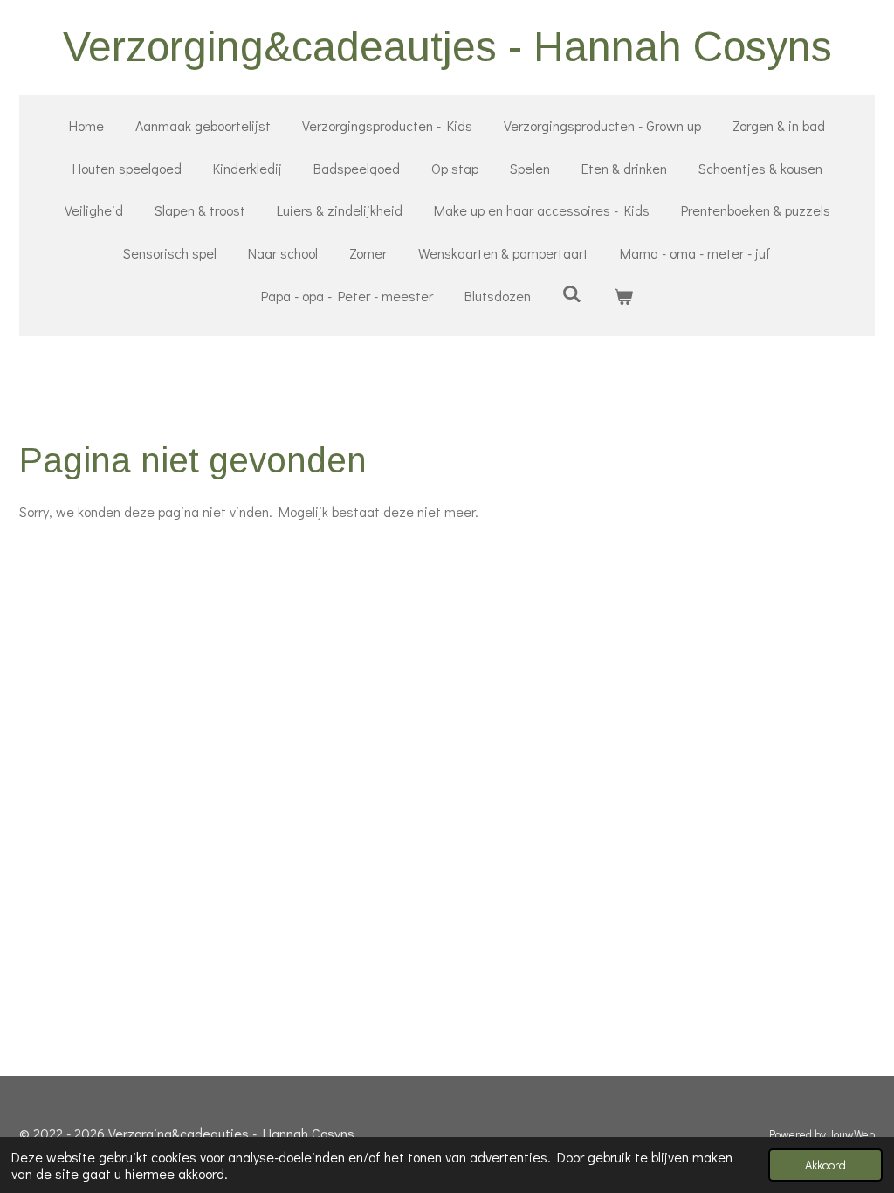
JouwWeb (852, 1134)
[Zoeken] (572, 293)
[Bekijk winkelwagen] (623, 296)
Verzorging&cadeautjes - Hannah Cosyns (447, 47)
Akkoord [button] (825, 1164)
